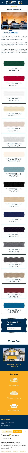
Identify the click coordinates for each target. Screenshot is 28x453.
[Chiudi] (25, 431)
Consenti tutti (17, 431)
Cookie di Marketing (7, 438)
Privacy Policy (23, 451)
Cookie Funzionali (15, 435)
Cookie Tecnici (6, 435)
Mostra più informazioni (6, 451)
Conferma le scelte (7, 431)
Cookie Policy (15, 451)
